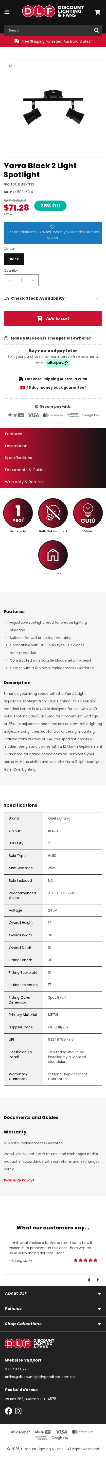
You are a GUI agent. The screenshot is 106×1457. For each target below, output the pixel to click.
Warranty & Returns (24, 482)
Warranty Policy (18, 1180)
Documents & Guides (25, 470)
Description (16, 446)
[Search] (96, 30)
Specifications (18, 458)
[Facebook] (10, 1412)
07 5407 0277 (17, 1369)
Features (13, 434)
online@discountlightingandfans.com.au (40, 1376)
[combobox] (53, 30)
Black (14, 259)
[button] (97, 12)
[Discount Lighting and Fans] (53, 12)
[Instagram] (18, 1412)
